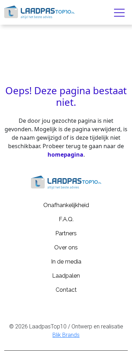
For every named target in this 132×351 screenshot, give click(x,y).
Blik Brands (66, 335)
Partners (66, 233)
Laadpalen (66, 275)
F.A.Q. (66, 219)
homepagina (65, 154)
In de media (66, 261)
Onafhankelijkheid (66, 205)
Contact (66, 289)
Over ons (66, 247)
